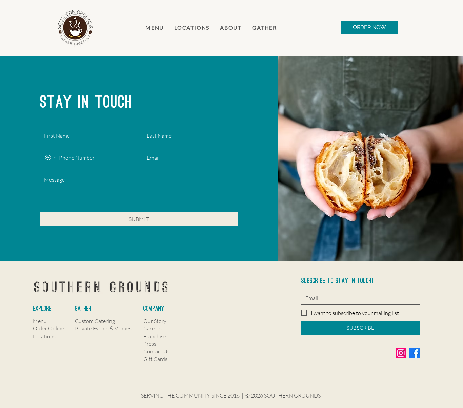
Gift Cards (155, 359)
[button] (231, 27)
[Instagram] (401, 353)
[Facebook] (414, 353)
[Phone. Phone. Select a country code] (51, 158)
